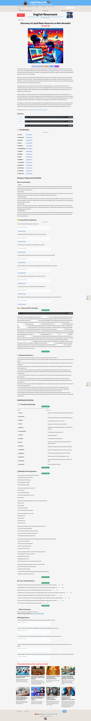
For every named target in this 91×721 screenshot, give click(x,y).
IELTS (49, 6)
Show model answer (21, 231)
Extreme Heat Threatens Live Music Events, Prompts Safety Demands (37, 677)
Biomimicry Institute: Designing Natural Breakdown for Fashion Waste (68, 698)
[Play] (26, 117)
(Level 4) (45, 25)
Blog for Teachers (19, 711)
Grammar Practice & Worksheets (25, 10)
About (53, 6)
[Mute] (68, 117)
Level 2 (51, 66)
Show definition (29, 134)
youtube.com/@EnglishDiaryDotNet (50, 714)
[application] (49, 117)
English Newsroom (30, 6)
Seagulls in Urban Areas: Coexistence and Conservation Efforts (51, 698)
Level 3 (56, 66)
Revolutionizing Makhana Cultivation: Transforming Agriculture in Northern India (68, 677)
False (63, 584)
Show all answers (45, 132)
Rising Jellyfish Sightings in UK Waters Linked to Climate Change (38, 698)
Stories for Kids (43, 6)
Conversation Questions (21, 6)
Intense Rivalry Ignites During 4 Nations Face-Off (22, 676)
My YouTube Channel (65, 10)
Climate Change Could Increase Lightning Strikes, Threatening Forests (22, 698)
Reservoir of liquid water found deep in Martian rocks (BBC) (36, 109)
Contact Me (19, 9)
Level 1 (46, 66)
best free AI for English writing (37, 613)
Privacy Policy (26, 711)
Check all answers (45, 310)
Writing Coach (45, 10)
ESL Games (36, 6)
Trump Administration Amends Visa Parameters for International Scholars (53, 677)
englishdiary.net (38, 2)
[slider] (70, 117)
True (59, 584)
